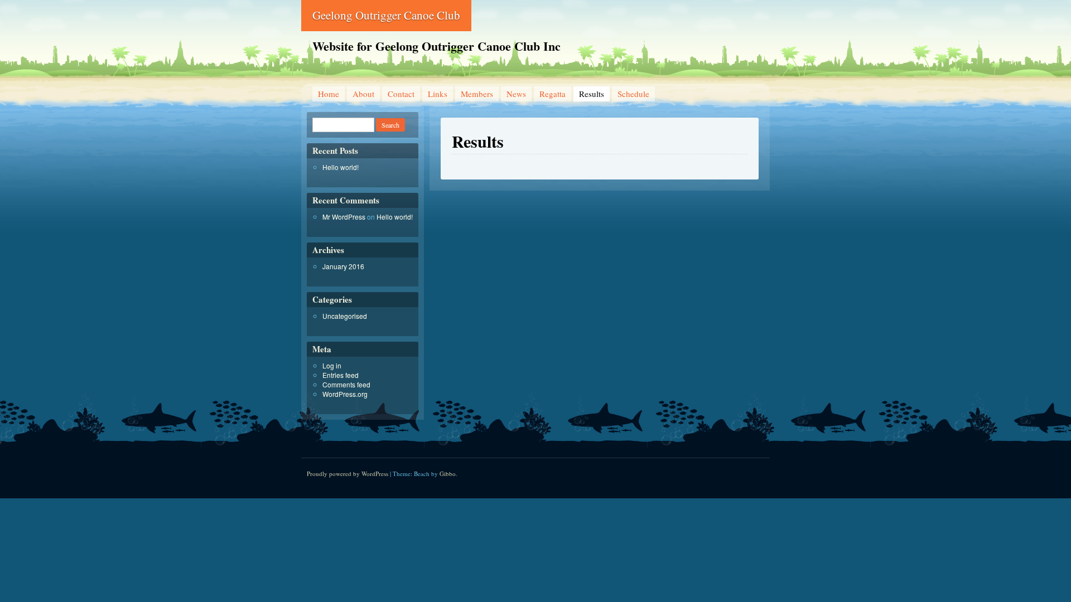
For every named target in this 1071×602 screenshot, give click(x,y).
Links (437, 93)
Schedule (633, 93)
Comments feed (346, 384)
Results (591, 93)
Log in (331, 365)
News (516, 93)
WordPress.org (345, 394)
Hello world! (340, 167)
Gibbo (448, 473)
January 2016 (343, 266)
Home (328, 93)
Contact (401, 93)
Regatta (552, 93)
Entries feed (340, 375)
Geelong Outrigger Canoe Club (386, 15)
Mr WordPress (343, 216)
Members (477, 93)
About (363, 93)
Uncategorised (344, 316)
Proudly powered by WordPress (347, 473)
